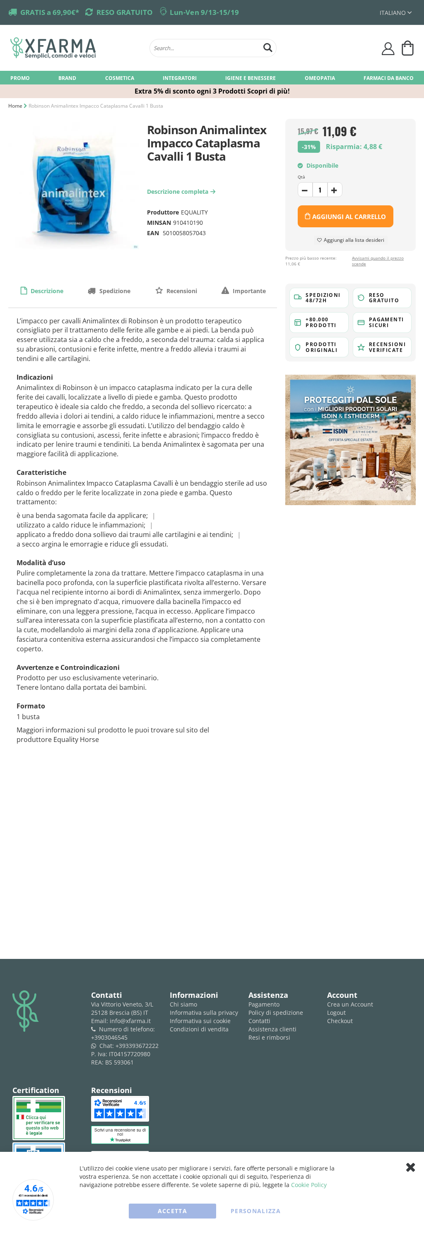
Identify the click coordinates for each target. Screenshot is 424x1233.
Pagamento (263, 1004)
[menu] (212, 77)
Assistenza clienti (272, 1029)
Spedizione (114, 291)
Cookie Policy (309, 1185)
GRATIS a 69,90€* (49, 12)
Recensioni (181, 291)
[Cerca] (267, 46)
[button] (396, 12)
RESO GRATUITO (124, 12)
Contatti (259, 1021)
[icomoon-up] (305, 189)
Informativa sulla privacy (204, 1012)
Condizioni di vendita (199, 1029)
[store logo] (75, 48)
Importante (248, 291)
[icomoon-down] (335, 189)
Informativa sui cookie (200, 1021)
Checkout (340, 1021)
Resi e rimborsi (269, 1037)
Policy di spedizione (275, 1012)
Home (15, 105)
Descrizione (46, 291)
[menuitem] (20, 78)
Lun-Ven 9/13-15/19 (204, 12)
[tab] (41, 291)
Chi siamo (183, 1004)
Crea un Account (350, 1004)
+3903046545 (109, 1037)
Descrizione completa (180, 191)
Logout (336, 1012)
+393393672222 (137, 1046)
